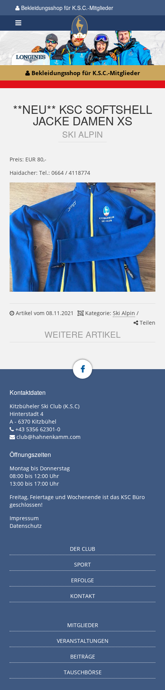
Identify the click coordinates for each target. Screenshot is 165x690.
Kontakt (82, 596)
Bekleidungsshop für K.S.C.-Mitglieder (66, 8)
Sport (82, 564)
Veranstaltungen (83, 640)
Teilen (146, 322)
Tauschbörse (83, 672)
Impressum (24, 518)
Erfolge (82, 580)
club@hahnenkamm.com (48, 436)
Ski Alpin (124, 313)
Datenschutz (26, 525)
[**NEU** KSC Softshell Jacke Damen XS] (82, 237)
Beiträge (82, 656)
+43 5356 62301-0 (37, 429)
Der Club (82, 548)
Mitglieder (82, 625)
